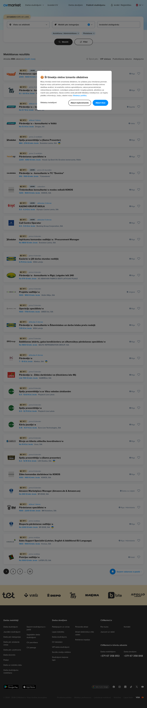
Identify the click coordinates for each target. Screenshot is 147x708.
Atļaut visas (100, 102)
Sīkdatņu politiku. (80, 95)
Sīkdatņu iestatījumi (48, 102)
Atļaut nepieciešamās (80, 102)
